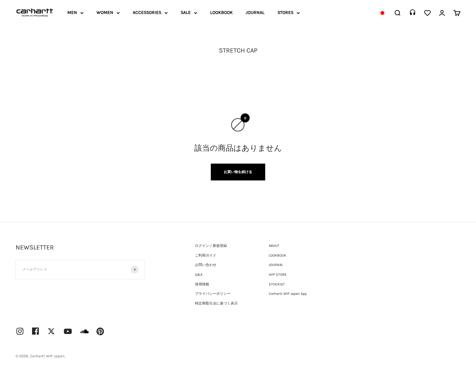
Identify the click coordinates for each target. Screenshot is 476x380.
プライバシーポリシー (213, 294)
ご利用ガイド (205, 255)
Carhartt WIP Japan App (288, 294)
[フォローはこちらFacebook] (35, 331)
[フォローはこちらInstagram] (20, 331)
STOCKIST (277, 284)
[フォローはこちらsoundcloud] (84, 334)
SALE (186, 12)
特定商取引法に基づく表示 (216, 303)
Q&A (198, 274)
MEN (72, 12)
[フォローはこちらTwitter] (51, 331)
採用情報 (202, 284)
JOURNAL (255, 12)
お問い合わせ (205, 265)
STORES (285, 12)
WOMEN (104, 12)
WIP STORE (278, 274)
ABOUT (274, 246)
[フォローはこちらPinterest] (100, 331)
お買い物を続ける (238, 172)
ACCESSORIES (147, 12)
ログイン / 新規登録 (211, 246)
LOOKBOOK (221, 12)
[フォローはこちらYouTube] (67, 331)
